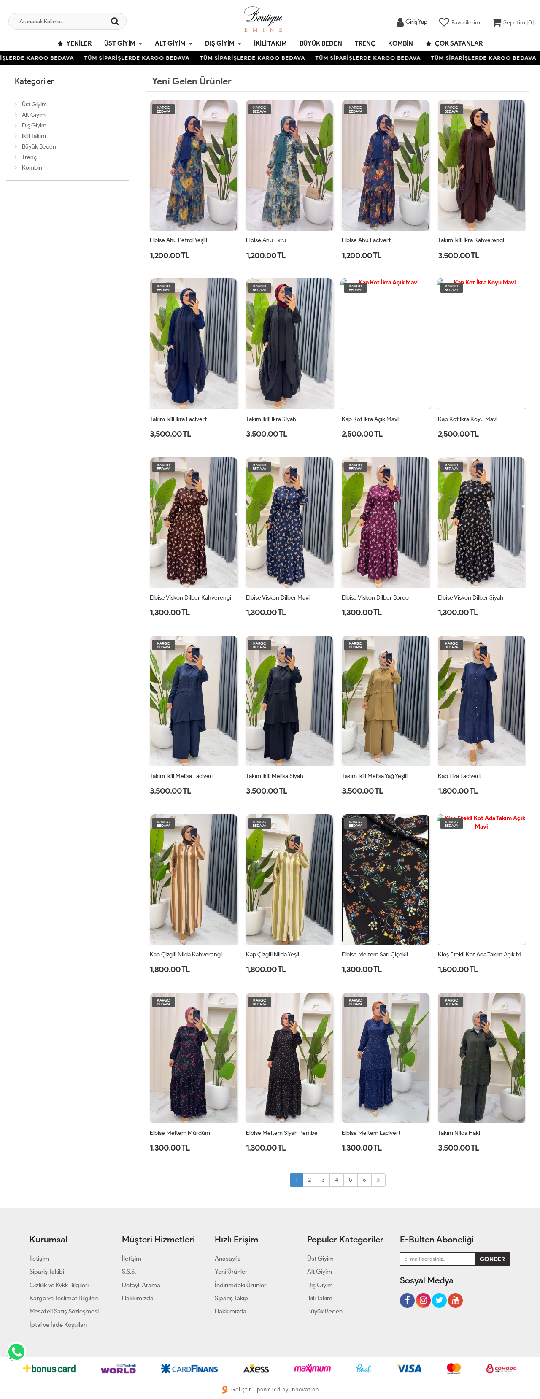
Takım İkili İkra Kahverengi (471, 240)
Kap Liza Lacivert (459, 776)
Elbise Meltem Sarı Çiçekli (375, 954)
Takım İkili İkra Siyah (271, 419)
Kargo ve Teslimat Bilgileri (64, 1298)
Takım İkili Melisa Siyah (274, 776)
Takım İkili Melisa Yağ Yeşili (375, 776)
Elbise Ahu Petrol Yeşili (178, 240)
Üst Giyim (119, 43)
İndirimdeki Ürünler (240, 1285)
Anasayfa (228, 1258)
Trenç (365, 43)
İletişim (39, 1258)
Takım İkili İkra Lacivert (178, 419)
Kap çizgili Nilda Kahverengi (186, 954)
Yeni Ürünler (231, 1271)
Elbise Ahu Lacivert (366, 240)
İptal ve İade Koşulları (58, 1325)
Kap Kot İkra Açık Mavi (370, 419)
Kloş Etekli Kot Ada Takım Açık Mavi (482, 954)
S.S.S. (129, 1271)
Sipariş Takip (231, 1298)
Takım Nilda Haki (459, 1133)
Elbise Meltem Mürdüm (180, 1133)
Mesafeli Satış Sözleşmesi (64, 1311)
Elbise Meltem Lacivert (371, 1133)
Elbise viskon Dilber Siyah (470, 597)
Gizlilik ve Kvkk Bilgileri (59, 1285)
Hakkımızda (138, 1298)
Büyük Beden (321, 43)
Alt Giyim (170, 43)
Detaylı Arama (141, 1285)
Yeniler (78, 43)
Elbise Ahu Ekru (266, 240)
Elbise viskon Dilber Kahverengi (190, 597)
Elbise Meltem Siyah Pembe (282, 1133)
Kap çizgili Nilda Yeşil (272, 954)
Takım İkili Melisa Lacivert (182, 776)
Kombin (400, 43)
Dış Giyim (220, 43)
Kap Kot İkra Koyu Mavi (467, 419)
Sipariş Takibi (47, 1271)
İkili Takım (270, 43)
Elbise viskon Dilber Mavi (278, 597)
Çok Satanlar (458, 43)
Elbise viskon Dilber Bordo (375, 597)
